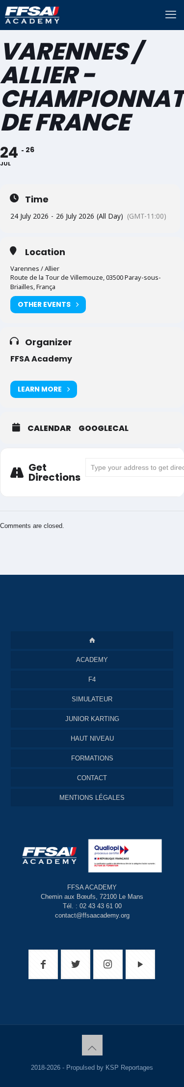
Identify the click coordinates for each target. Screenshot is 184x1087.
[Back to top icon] (92, 1045)
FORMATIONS (92, 758)
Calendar (49, 428)
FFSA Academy (41, 358)
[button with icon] (43, 964)
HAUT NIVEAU (92, 738)
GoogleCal (104, 428)
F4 (92, 679)
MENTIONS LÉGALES (92, 797)
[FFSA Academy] (29, 14)
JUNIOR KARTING (92, 719)
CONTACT (92, 778)
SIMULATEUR (92, 699)
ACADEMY (92, 659)
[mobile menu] (170, 14)
